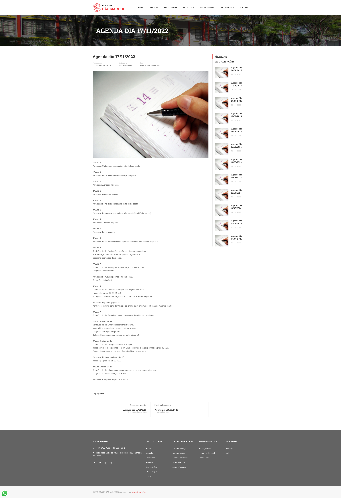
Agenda (100, 393)
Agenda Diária (125, 66)
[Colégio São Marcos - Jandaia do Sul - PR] (110, 8)
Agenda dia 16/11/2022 (135, 409)
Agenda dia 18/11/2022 (166, 409)
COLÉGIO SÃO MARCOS (102, 66)
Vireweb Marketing (139, 492)
